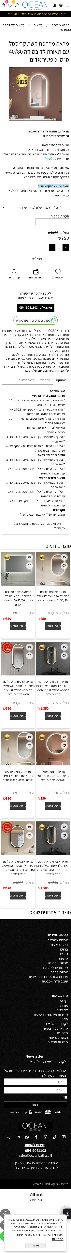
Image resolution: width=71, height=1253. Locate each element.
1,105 (54, 613)
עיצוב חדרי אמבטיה (55, 981)
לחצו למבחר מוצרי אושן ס (42, 14)
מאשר (35, 1245)
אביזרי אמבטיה (58, 963)
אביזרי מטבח (59, 972)
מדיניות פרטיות (58, 1042)
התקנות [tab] (45, 380)
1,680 (19, 702)
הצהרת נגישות (58, 1037)
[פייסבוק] (54, 5)
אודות (64, 1005)
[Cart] (3, 5)
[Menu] (67, 5)
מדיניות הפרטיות (52, 1097)
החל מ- (63, 232)
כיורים (64, 954)
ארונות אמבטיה (58, 940)
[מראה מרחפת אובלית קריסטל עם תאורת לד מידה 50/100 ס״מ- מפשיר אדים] (18, 764)
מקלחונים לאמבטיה (55, 967)
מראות (63, 958)
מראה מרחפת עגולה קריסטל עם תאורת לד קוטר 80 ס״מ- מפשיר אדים (53, 776)
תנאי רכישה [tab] (26, 380)
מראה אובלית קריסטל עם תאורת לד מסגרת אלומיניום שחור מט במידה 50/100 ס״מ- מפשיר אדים (18, 688)
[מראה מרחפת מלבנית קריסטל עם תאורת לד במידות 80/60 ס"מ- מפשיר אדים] (18, 584)
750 (65, 238)
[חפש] (17, 5)
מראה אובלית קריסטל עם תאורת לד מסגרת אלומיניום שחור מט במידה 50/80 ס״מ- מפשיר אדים (18, 867)
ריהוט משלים (59, 944)
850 (43, 618)
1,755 (54, 702)
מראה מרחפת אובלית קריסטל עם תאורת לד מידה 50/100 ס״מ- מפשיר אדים (18, 776)
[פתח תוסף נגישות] (67, 1214)
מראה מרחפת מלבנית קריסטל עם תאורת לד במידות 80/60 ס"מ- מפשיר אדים (18, 598)
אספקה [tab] (61, 380)
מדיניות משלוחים (56, 1014)
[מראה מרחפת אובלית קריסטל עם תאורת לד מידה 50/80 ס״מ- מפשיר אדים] (53, 584)
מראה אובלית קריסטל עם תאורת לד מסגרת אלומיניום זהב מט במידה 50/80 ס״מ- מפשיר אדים (52, 688)
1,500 (44, 888)
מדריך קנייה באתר (55, 1028)
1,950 (54, 882)
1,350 (44, 708)
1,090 (54, 232)
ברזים (64, 949)
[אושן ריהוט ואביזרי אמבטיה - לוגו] (35, 5)
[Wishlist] (10, 5)
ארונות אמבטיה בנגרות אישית (48, 976)
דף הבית (62, 1001)
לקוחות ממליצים (57, 1023)
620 (8, 888)
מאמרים (62, 1033)
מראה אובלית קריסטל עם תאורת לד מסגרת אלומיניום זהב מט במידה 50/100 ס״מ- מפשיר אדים (53, 867)
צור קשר (62, 1010)
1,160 (19, 792)
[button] (58, 71)
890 (8, 798)
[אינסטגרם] (61, 5)
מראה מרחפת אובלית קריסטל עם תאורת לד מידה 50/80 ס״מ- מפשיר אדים (52, 596)
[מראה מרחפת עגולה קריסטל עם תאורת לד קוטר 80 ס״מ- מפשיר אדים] (53, 764)
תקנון (64, 1019)
